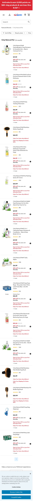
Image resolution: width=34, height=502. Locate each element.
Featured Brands (6, 27)
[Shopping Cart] (29, 15)
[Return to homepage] (18, 15)
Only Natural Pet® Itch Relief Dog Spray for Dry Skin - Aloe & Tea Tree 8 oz (22, 342)
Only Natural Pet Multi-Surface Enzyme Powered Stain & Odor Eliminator (22, 76)
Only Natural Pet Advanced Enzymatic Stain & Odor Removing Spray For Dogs (21, 315)
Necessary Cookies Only (16, 492)
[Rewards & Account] (9, 15)
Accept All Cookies (16, 497)
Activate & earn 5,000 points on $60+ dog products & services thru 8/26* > (16, 5)
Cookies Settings (16, 487)
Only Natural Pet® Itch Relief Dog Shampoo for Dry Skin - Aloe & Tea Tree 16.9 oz (21, 203)
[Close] (30, 474)
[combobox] (16, 22)
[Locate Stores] (25, 15)
